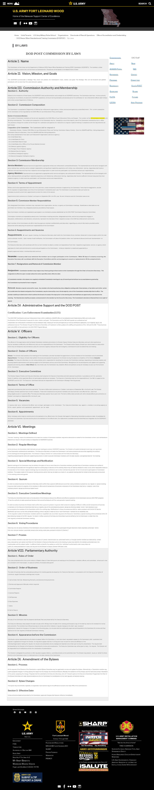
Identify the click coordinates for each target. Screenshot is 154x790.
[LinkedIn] (30, 712)
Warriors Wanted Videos (24, 764)
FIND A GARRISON (126, 746)
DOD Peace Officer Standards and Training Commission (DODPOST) (41, 38)
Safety (123, 751)
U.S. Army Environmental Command (124, 760)
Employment (17, 741)
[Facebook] (20, 23)
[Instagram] (35, 23)
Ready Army (17, 753)
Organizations (63, 35)
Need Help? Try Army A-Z (21, 757)
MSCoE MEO (50, 746)
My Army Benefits (21, 760)
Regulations (59, 743)
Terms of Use (17, 747)
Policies (49, 743)
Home (16, 35)
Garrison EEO (63, 746)
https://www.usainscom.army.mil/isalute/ (93, 762)
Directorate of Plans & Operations (82, 35)
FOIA (14, 744)
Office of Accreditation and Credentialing (111, 35)
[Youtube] (30, 23)
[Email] (15, 23)
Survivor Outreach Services (121, 749)
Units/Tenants (26, 35)
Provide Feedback (51, 752)
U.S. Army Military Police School (44, 35)
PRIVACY (49, 759)
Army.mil (27, 737)
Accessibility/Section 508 (22, 750)
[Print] (20, 712)
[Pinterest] (36, 712)
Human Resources (118, 754)
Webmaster (49, 755)
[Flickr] (25, 23)
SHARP (48, 749)
